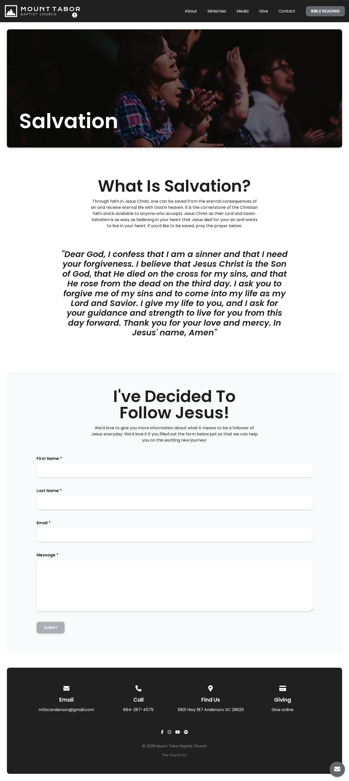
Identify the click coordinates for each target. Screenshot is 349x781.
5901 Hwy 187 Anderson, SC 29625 (211, 710)
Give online (283, 710)
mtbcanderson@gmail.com (66, 710)
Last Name (49, 491)
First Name (49, 458)
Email (44, 523)
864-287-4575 (138, 710)
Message (48, 555)
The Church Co (174, 755)
